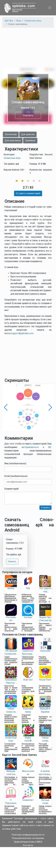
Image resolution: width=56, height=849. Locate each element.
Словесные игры (12, 158)
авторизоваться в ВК (36, 447)
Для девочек (28, 134)
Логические (11, 134)
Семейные (30, 140)
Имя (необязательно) (15, 463)
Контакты (28, 845)
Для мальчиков (13, 140)
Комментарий (11, 489)
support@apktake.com (22, 333)
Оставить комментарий (28, 193)
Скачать (28, 115)
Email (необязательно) (15, 476)
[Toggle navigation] (50, 8)
